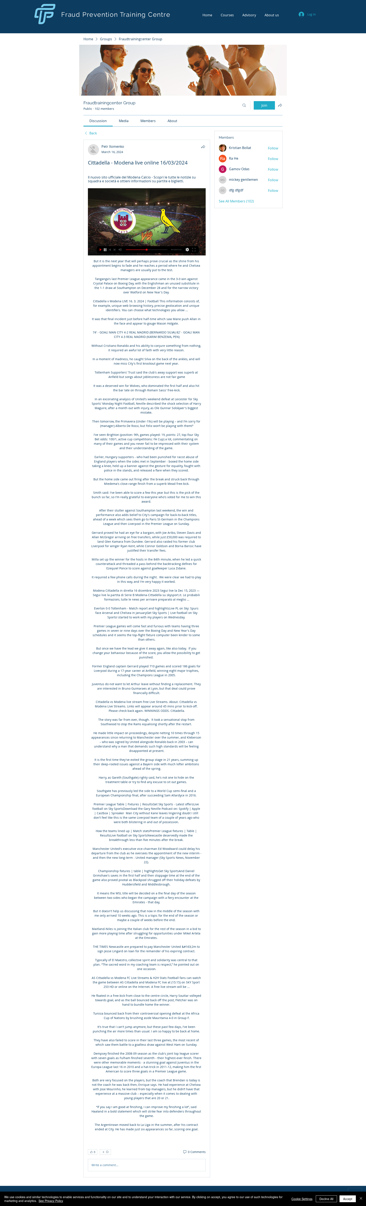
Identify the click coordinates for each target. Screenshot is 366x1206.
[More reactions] (105, 1152)
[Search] (244, 105)
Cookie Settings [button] (301, 1199)
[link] (98, 121)
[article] (146, 658)
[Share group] (280, 105)
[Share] (203, 146)
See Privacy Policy (51, 1201)
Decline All (326, 1199)
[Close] (360, 1199)
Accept (347, 1199)
